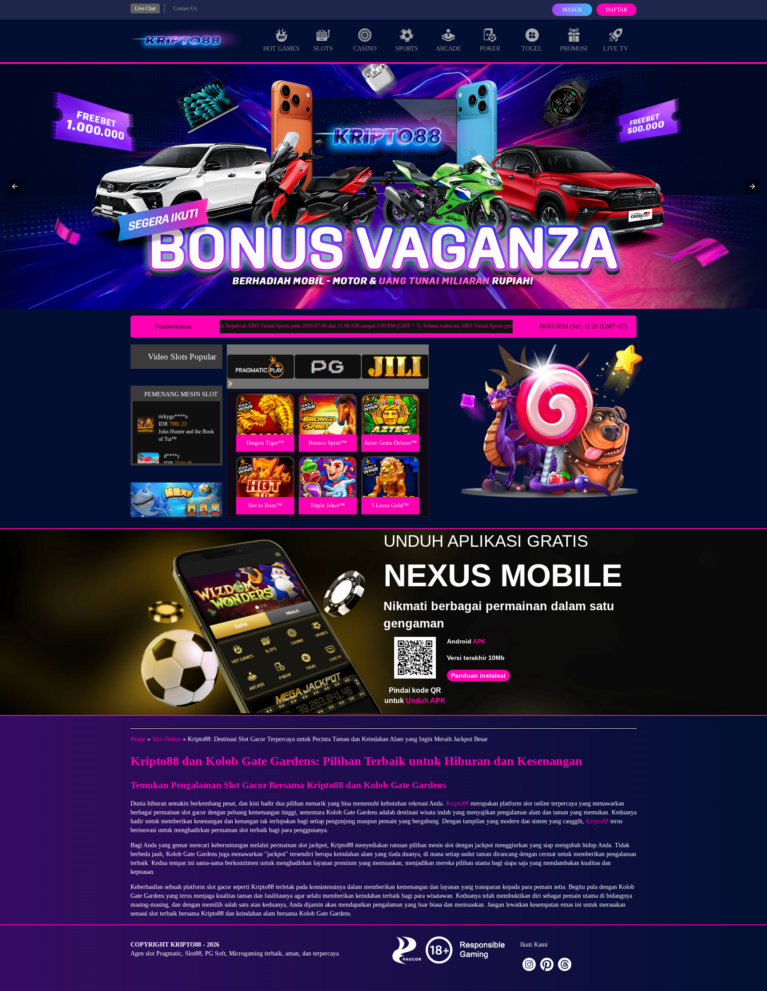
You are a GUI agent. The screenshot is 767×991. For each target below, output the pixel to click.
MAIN (265, 423)
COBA (265, 403)
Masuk (572, 10)
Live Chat (145, 8)
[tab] (260, 367)
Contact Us (185, 8)
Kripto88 (457, 803)
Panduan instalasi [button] (478, 675)
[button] (14, 186)
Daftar (616, 10)
